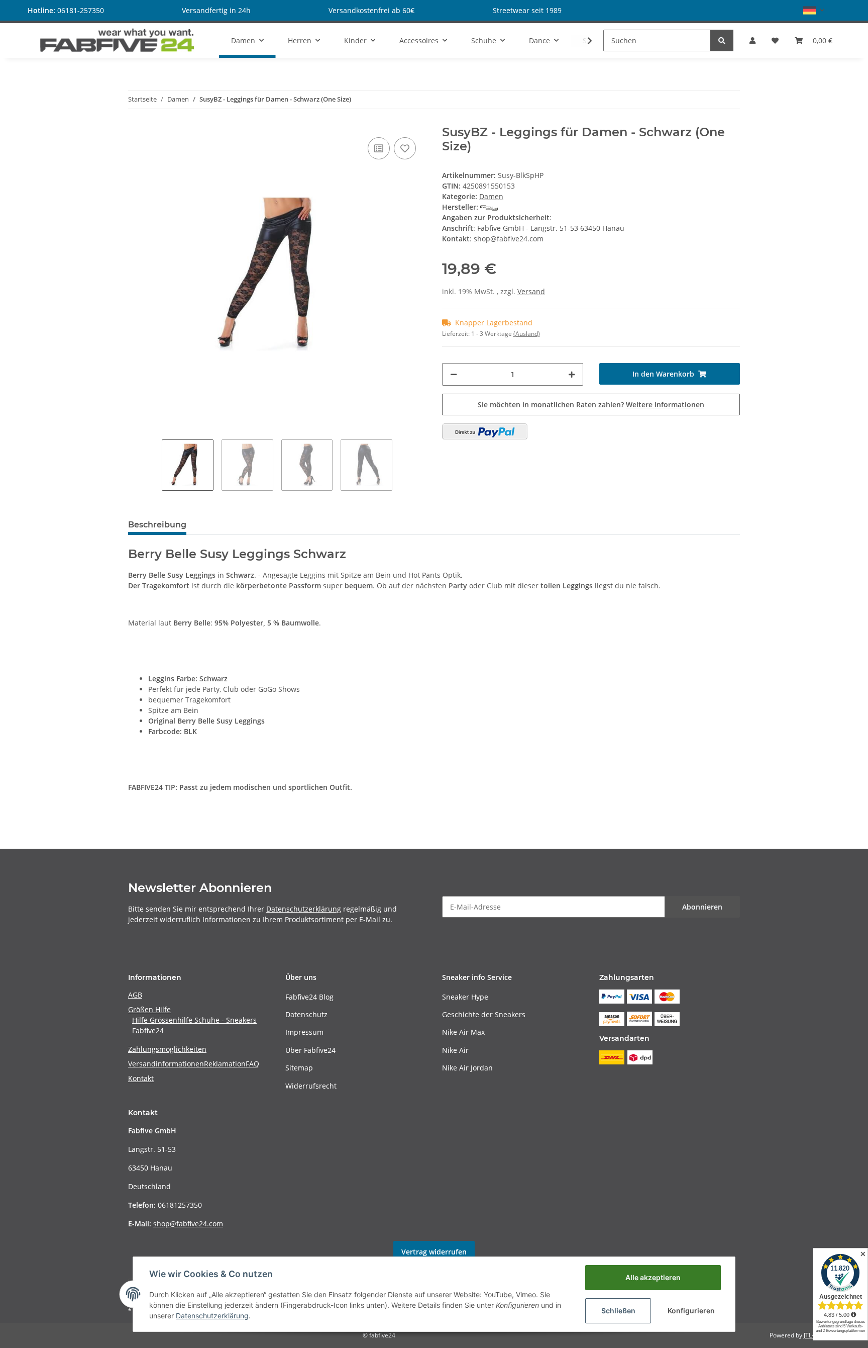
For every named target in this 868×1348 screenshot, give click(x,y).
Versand (531, 291)
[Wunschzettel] (775, 40)
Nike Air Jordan (467, 1067)
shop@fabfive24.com (188, 1223)
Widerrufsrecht (311, 1086)
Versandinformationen (166, 1063)
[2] (484, 431)
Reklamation (225, 1063)
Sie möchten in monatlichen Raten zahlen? (591, 404)
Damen (491, 196)
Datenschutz (306, 1014)
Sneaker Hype (465, 997)
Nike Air (455, 1050)
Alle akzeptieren (653, 1277)
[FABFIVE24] (117, 40)
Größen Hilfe (149, 1009)
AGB (135, 995)
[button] (813, 10)
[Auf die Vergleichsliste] (379, 148)
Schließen (618, 1310)
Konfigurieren (691, 1310)
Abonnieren (702, 907)
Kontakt (141, 1078)
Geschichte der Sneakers (483, 1014)
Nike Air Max (463, 1032)
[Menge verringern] (454, 374)
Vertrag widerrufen (434, 1251)
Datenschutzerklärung (303, 909)
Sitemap (299, 1067)
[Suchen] (721, 40)
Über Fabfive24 (310, 1050)
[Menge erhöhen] (572, 374)
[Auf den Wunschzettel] (405, 148)
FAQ (252, 1063)
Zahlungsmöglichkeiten (167, 1049)
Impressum (304, 1032)
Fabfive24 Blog (309, 997)
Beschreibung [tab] (157, 524)
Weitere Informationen (665, 404)
